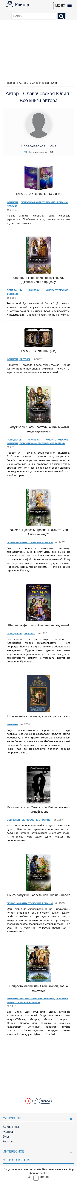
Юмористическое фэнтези (36, 998)
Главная (11, 82)
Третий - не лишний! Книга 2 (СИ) (38, 194)
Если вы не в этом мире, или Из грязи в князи (38, 716)
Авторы (24, 82)
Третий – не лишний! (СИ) (38, 351)
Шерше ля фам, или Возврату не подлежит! (38, 625)
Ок (29, 1176)
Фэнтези (12, 202)
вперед (45, 1100)
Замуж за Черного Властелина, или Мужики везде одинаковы (38, 429)
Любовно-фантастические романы (44, 202)
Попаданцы (14, 290)
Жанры (8, 1131)
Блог (6, 1136)
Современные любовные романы (29, 820)
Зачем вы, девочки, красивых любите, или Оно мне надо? (38, 532)
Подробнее (42, 1176)
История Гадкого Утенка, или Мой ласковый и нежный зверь (38, 809)
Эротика (12, 206)
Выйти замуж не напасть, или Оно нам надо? (38, 895)
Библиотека (11, 1126)
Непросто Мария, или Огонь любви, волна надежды (38, 988)
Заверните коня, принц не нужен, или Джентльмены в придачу (38, 280)
